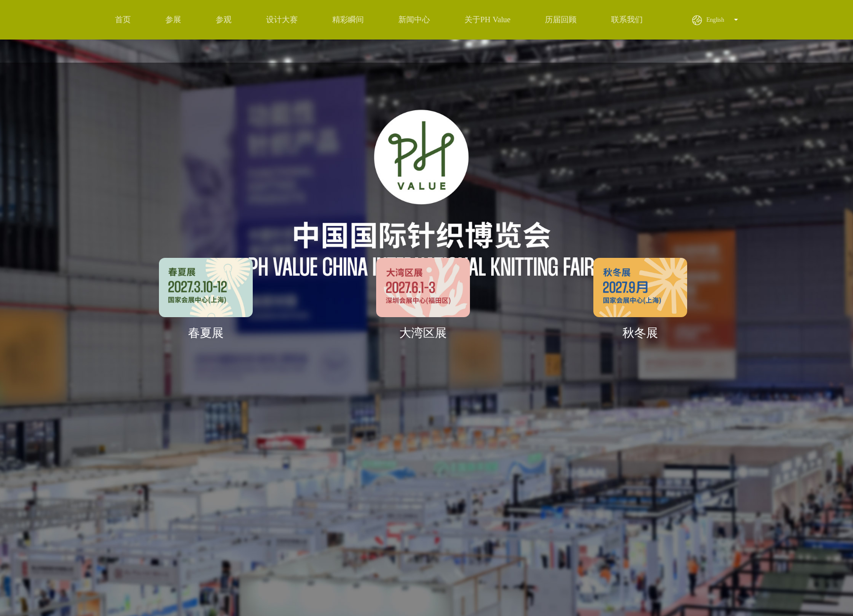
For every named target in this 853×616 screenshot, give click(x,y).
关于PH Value (487, 19)
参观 (224, 19)
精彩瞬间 (348, 19)
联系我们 (627, 19)
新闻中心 (414, 19)
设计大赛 (282, 19)
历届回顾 (561, 19)
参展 (173, 19)
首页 (123, 19)
